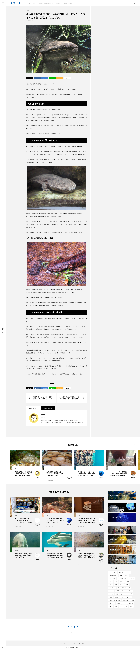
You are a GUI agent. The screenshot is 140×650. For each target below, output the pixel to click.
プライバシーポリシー (72, 643)
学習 (128, 581)
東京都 (123, 587)
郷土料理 (131, 603)
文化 (121, 584)
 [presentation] (134, 445)
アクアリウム (113, 572)
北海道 (121, 581)
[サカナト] (16, 3)
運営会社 (63, 643)
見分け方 (112, 603)
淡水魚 (130, 591)
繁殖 (133, 600)
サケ (121, 575)
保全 (111, 581)
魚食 (131, 606)
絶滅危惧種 (125, 600)
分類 (116, 581)
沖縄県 (117, 591)
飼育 (116, 606)
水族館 (111, 591)
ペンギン (132, 578)
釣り (111, 606)
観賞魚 (118, 603)
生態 (111, 597)
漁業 (117, 594)
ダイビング (112, 578)
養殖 (121, 606)
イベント (121, 572)
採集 (116, 584)
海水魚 (123, 591)
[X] (2, 647)
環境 (131, 594)
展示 (111, 584)
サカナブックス (113, 575)
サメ (126, 575)
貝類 (124, 603)
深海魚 (111, 594)
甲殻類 (116, 597)
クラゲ (128, 572)
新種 (127, 584)
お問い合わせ (82, 643)
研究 (122, 597)
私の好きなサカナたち (115, 600)
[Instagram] (2, 645)
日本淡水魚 (112, 587)
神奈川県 (129, 597)
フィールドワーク (122, 578)
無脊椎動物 (124, 594)
